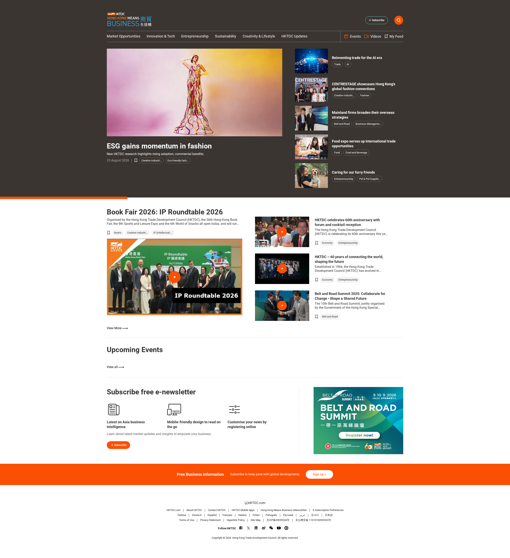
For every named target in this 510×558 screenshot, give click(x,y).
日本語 (329, 515)
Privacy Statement (210, 520)
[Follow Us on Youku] (286, 528)
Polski (256, 515)
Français (227, 515)
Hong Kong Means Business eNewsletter (284, 510)
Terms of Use (186, 520)
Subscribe (120, 445)
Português (271, 515)
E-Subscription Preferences (328, 510)
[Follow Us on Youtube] (279, 528)
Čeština (182, 515)
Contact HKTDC (217, 510)
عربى (302, 515)
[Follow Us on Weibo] (264, 528)
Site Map (256, 520)
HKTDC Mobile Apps (243, 510)
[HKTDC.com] (255, 503)
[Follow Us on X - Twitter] (248, 528)
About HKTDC (194, 510)
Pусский (288, 515)
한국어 (315, 515)
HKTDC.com (173, 510)
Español (212, 515)
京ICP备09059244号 (278, 520)
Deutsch (197, 515)
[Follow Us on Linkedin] (256, 528)
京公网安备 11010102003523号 (313, 520)
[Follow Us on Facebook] (241, 528)
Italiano (242, 515)
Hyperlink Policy (236, 520)
